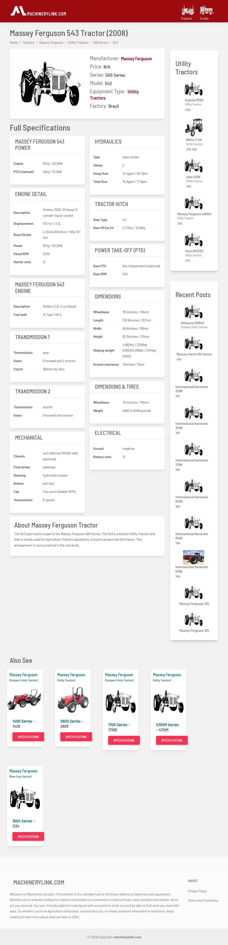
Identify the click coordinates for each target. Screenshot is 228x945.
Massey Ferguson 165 (194, 630)
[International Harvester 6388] (194, 486)
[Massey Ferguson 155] (194, 592)
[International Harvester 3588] (194, 412)
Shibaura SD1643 (192, 323)
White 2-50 (194, 140)
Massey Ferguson (136, 58)
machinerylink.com (127, 937)
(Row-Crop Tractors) (20, 776)
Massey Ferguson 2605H (194, 214)
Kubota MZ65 (194, 100)
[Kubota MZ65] (194, 89)
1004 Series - (23, 820)
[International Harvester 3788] (194, 449)
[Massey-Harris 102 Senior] (194, 343)
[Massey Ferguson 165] (194, 619)
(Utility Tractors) (66, 680)
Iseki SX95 (193, 177)
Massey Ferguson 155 (194, 603)
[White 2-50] (194, 127)
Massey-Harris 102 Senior (194, 354)
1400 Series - (23, 721)
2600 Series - (71, 721)
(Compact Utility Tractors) (23, 680)
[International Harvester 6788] (194, 557)
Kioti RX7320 (194, 251)
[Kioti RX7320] (194, 240)
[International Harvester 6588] (194, 522)
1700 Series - (119, 724)
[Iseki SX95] (194, 165)
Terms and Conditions (203, 900)
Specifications (28, 737)
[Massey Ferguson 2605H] (194, 203)
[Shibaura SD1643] (194, 311)
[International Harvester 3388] (194, 375)
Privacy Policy (197, 891)
